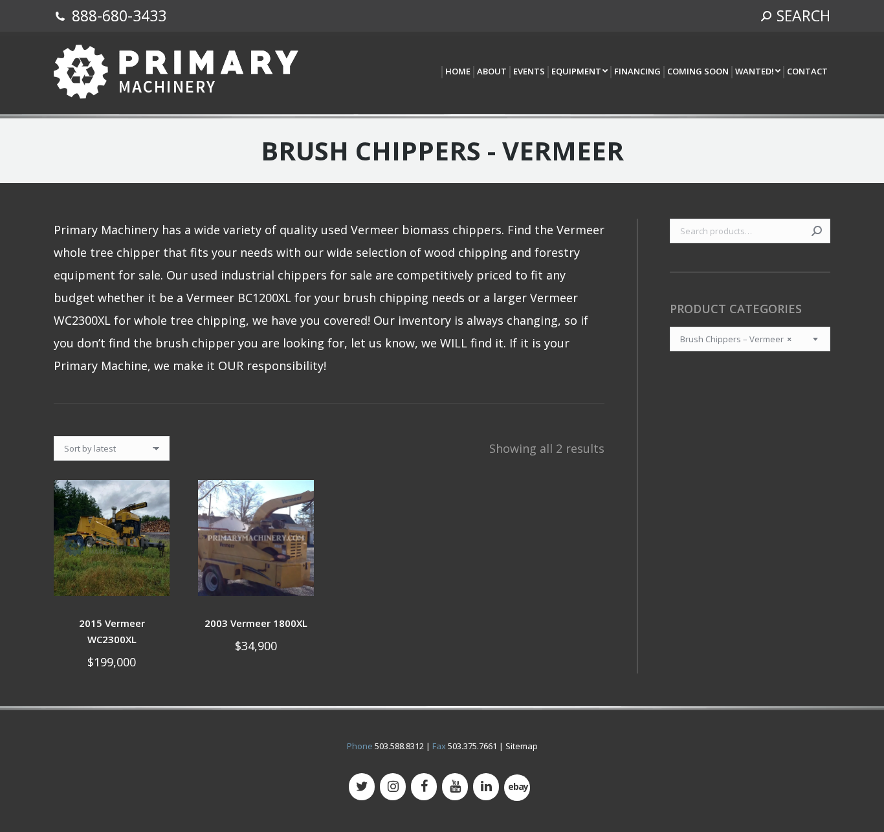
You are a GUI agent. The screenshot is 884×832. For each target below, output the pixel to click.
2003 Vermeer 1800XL (255, 623)
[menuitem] (457, 72)
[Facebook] (424, 786)
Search (816, 231)
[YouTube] (455, 786)
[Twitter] (362, 786)
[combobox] (750, 339)
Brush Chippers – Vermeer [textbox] (735, 339)
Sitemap (521, 746)
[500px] (517, 787)
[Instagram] (393, 786)
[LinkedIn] (486, 786)
